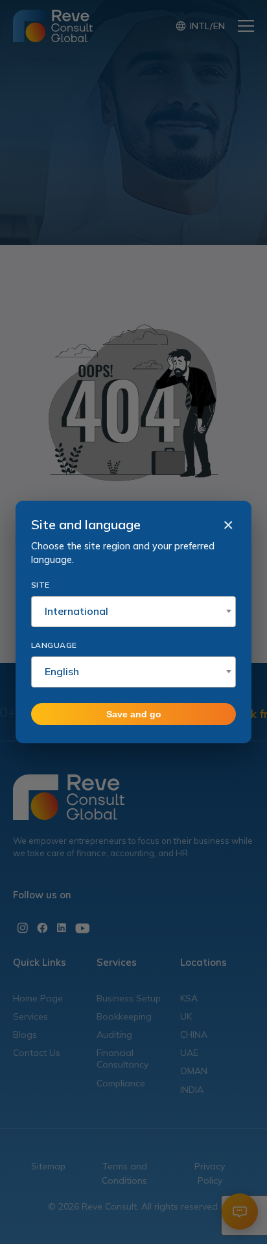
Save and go (133, 714)
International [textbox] (76, 610)
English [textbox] (62, 671)
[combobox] (133, 611)
